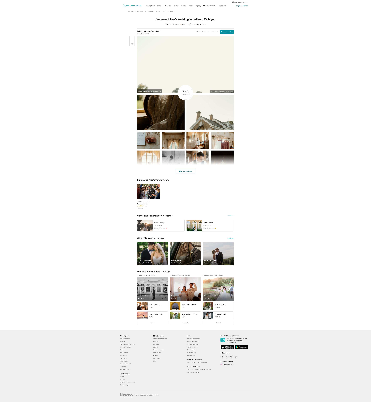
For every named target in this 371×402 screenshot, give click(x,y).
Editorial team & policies (127, 344)
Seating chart (157, 353)
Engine (155, 355)
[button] (185, 64)
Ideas (191, 6)
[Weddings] (132, 6)
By (148, 31)
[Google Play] (241, 349)
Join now (245, 6)
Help (154, 361)
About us (122, 341)
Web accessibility (125, 369)
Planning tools (150, 6)
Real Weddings (141, 11)
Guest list (156, 344)
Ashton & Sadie (144, 260)
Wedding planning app (193, 338)
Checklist (156, 341)
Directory (122, 376)
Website (209, 6)
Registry (198, 6)
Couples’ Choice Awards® (128, 382)
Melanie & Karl (177, 296)
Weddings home (125, 338)
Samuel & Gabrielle (156, 314)
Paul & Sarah (176, 260)
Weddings (131, 11)
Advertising (123, 355)
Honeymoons (191, 355)
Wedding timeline (192, 347)
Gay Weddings (124, 385)
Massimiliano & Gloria (189, 314)
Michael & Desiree (211, 296)
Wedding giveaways (193, 344)
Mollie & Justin (220, 305)
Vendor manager (158, 350)
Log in (238, 6)
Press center (124, 353)
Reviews (122, 379)
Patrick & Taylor (210, 260)
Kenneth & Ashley (221, 314)
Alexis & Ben (143, 296)
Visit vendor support (193, 372)
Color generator (192, 350)
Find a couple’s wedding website (197, 362)
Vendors (168, 6)
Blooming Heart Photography (150, 91)
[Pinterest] (231, 357)
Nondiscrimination (125, 347)
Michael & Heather (155, 305)
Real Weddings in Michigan (156, 11)
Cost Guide (156, 358)
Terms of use (124, 358)
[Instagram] (235, 357)
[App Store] (227, 349)
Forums (175, 6)
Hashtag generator (192, 341)
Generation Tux (142, 204)
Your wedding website (160, 338)
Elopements (222, 6)
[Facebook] (222, 357)
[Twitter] (227, 357)
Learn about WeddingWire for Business (199, 369)
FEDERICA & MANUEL (189, 305)
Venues (159, 6)
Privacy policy (124, 361)
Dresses (183, 6)
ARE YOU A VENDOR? (241, 2)
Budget (155, 347)
